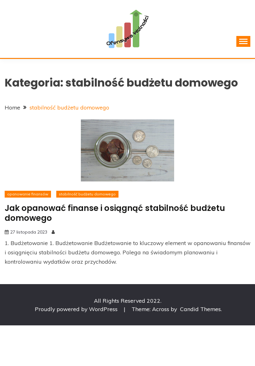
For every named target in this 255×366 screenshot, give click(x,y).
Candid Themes (200, 309)
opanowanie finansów (27, 194)
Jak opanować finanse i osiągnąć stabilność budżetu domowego (115, 213)
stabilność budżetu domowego (87, 194)
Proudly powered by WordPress (77, 309)
